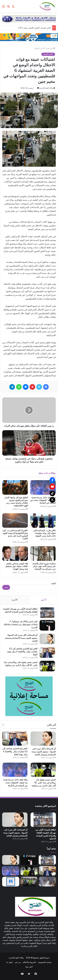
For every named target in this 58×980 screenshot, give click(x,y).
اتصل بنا (9, 962)
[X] (52, 500)
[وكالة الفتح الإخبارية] (47, 6)
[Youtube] (52, 487)
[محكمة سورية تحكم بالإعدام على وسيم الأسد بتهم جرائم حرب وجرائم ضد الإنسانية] (43, 553)
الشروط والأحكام (29, 962)
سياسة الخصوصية (45, 962)
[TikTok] (52, 493)
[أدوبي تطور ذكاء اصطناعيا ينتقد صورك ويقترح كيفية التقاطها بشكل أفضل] (10, 881)
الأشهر (43, 599)
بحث (6, 587)
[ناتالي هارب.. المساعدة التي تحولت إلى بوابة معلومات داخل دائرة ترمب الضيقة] (43, 520)
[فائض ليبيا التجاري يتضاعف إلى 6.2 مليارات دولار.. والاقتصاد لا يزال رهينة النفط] (47, 652)
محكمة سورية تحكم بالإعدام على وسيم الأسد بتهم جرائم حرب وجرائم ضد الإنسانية (44, 566)
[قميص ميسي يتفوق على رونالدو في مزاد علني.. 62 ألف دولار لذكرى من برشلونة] (47, 666)
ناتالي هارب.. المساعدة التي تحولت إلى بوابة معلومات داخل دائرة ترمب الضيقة (44, 533)
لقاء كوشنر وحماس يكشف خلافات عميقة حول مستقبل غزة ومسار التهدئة (16, 566)
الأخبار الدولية (39, 48)
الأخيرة (15, 599)
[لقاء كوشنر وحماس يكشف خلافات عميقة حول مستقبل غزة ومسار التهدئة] (15, 553)
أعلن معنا (29, 967)
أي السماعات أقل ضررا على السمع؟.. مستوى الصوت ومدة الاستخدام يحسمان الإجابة (21, 638)
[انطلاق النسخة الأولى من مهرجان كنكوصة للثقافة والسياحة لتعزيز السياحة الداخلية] (47, 612)
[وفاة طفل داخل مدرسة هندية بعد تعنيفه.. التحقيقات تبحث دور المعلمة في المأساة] (43, 487)
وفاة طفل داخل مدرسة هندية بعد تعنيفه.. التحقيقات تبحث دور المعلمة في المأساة (43, 500)
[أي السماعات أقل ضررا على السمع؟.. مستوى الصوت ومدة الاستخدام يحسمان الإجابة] (47, 639)
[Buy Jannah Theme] (29, 19)
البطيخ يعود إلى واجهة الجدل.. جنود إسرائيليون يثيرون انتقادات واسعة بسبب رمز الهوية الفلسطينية (16, 501)
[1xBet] (29, 37)
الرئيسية (49, 48)
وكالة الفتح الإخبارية (46, 88)
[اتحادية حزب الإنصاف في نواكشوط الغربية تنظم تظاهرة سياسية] (47, 881)
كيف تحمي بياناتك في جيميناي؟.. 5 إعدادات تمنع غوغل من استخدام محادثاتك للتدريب (20, 624)
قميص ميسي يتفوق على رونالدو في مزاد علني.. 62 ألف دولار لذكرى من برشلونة (44, 782)
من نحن (18, 962)
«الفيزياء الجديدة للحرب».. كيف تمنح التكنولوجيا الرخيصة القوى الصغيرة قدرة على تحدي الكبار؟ (15, 534)
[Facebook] (52, 480)
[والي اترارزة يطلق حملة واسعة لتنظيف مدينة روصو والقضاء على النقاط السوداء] (29, 881)
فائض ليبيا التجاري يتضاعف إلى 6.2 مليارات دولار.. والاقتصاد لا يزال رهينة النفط (22, 651)
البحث (53, 583)
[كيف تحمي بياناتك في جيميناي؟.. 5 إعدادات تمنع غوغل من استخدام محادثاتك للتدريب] (47, 625)
